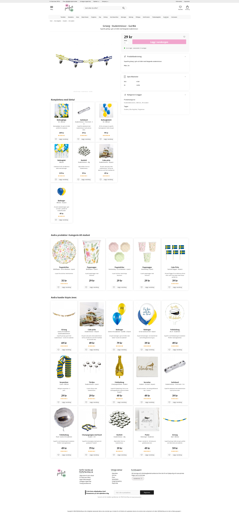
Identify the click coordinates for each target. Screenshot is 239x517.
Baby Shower (85, 17)
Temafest (63, 17)
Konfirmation (146, 17)
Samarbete (115, 479)
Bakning (131, 17)
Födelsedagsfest (156, 17)
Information (179, 1)
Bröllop (106, 17)
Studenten (166, 17)
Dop (100, 17)
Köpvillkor (115, 473)
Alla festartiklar (114, 17)
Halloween (174, 17)
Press (113, 477)
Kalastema (71, 17)
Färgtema (93, 17)
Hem (51, 21)
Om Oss (114, 475)
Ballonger (123, 17)
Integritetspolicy (117, 481)
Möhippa (138, 17)
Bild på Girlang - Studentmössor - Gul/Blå (83, 91)
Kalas (77, 17)
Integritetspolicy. (136, 497)
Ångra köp (115, 483)
